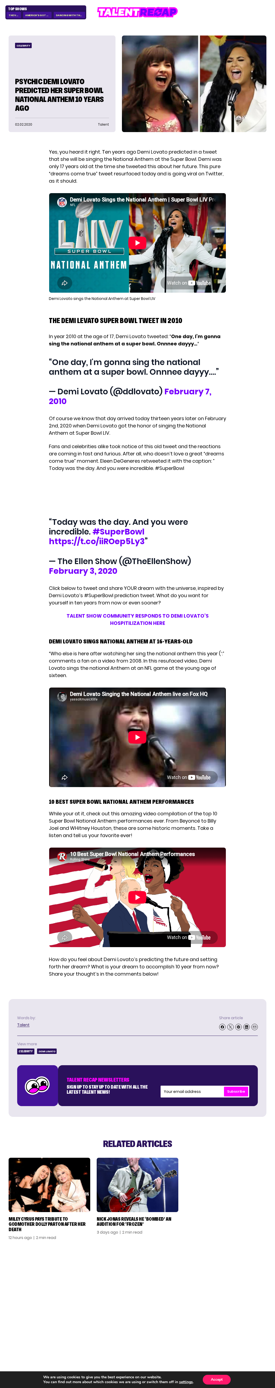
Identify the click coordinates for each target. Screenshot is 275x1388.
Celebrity (23, 45)
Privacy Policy (240, 1289)
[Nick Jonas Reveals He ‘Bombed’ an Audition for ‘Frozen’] (137, 1185)
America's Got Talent (38, 15)
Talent (23, 1025)
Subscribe (236, 1091)
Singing (192, 1282)
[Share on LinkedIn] (246, 1027)
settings (186, 1382)
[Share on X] (230, 1027)
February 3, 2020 (83, 571)
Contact (235, 1282)
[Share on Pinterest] (238, 1027)
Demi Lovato (47, 1051)
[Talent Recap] (137, 12)
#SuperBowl (118, 531)
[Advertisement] (137, 493)
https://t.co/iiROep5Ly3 (97, 541)
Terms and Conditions (237, 1299)
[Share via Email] (254, 1027)
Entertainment (199, 1289)
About (232, 1274)
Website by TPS (252, 1336)
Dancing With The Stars (70, 15)
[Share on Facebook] (222, 1027)
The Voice (15, 15)
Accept (217, 1379)
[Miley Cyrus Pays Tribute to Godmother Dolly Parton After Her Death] (49, 1185)
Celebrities (195, 1297)
